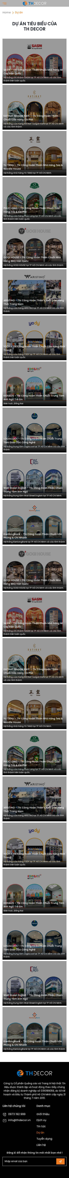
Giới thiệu (43, 1114)
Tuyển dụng (44, 1138)
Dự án (40, 1132)
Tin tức (41, 1126)
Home (7, 12)
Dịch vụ (41, 1120)
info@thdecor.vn (19, 1120)
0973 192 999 (16, 1114)
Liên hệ (41, 1145)
